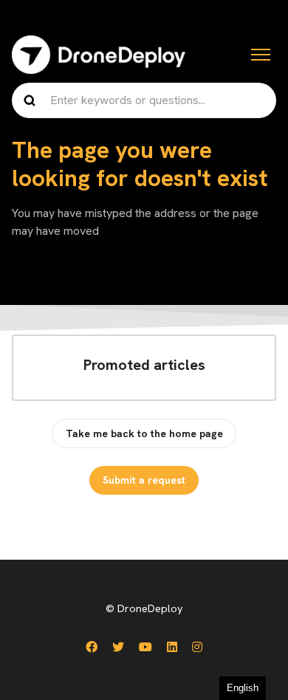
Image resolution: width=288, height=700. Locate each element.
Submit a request (144, 480)
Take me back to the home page (144, 433)
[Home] (98, 54)
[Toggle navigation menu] (260, 54)
